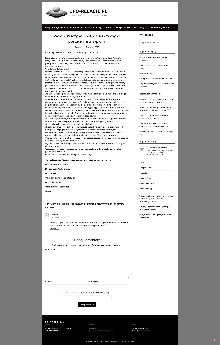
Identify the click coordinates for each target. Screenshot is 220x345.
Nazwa (48, 281)
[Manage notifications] (214, 340)
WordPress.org (145, 188)
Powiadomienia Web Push (157, 148)
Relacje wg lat (140, 27)
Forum (109, 27)
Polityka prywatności (140, 328)
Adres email (93, 281)
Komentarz (51, 249)
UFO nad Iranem (146, 73)
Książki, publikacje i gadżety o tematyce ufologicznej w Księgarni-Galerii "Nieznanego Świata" (156, 199)
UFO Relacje (153, 154)
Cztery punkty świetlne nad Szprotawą (155, 78)
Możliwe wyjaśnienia (160, 27)
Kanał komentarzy (147, 183)
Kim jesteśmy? (123, 27)
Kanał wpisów (145, 178)
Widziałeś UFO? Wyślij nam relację (86, 27)
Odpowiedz (54, 229)
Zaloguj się (143, 173)
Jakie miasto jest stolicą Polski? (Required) (87, 292)
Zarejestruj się (145, 167)
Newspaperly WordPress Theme (122, 341)
